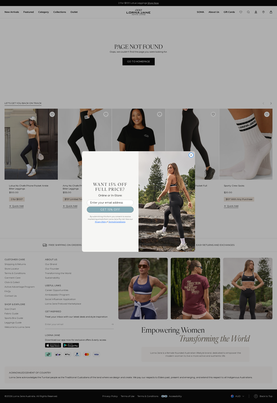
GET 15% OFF (110, 209)
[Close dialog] (191, 155)
